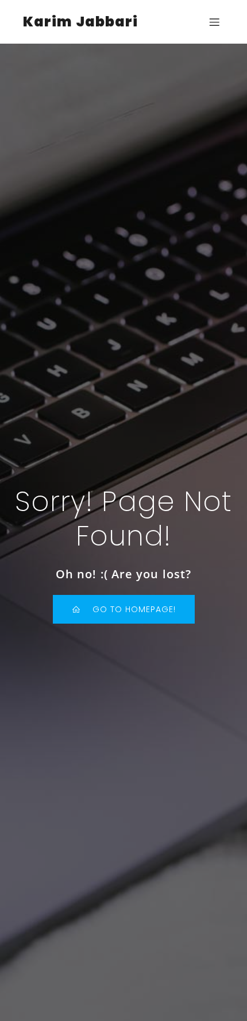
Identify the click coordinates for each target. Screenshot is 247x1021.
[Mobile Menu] (214, 22)
